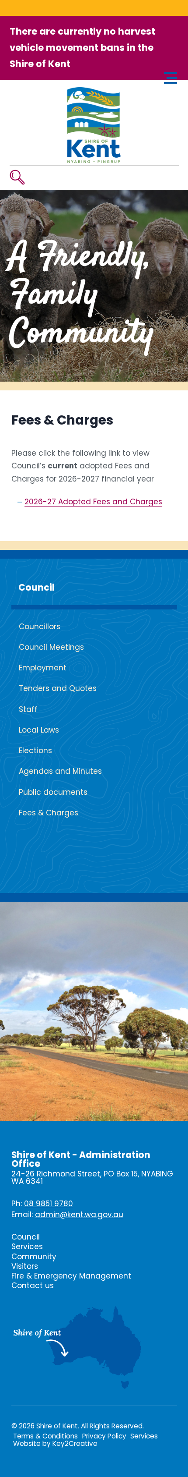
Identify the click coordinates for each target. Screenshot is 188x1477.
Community (33, 1256)
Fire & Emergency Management (71, 1276)
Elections (35, 750)
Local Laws (39, 730)
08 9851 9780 (48, 1203)
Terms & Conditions (45, 1436)
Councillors (39, 626)
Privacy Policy (104, 1436)
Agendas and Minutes (60, 771)
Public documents (53, 792)
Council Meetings (51, 647)
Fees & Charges (48, 813)
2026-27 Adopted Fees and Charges (93, 501)
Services (27, 1246)
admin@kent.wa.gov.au (79, 1214)
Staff (28, 709)
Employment (42, 667)
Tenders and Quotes (58, 688)
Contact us (32, 1285)
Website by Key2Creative (55, 1443)
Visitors (24, 1266)
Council (36, 587)
